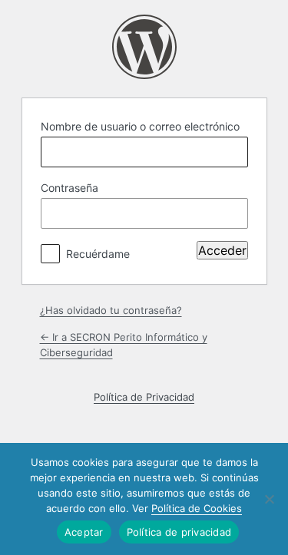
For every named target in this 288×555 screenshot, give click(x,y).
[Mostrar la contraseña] (232, 213)
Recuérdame (98, 253)
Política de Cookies (196, 508)
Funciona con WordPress (144, 47)
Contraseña (69, 187)
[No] (268, 499)
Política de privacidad (179, 532)
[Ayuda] (142, 250)
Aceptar (84, 532)
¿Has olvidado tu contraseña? (111, 310)
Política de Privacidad (144, 397)
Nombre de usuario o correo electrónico (140, 126)
